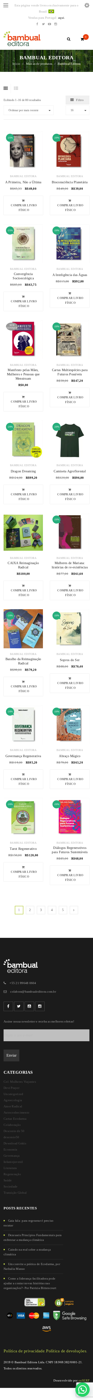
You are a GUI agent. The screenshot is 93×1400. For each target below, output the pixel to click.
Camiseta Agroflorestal (70, 471)
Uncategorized (13, 1094)
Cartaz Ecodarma (15, 1118)
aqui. (61, 17)
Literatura (10, 1168)
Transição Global (15, 1192)
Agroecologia (13, 1100)
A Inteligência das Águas (69, 275)
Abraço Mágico (69, 756)
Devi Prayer (11, 1088)
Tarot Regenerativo (23, 849)
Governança (12, 1155)
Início (16, 63)
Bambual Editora (23, 176)
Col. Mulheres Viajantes (20, 1081)
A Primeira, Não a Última (23, 182)
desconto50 (11, 1137)
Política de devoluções (66, 1351)
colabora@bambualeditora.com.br (33, 991)
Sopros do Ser (70, 660)
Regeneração (12, 1174)
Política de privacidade (24, 1351)
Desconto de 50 (14, 1131)
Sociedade (10, 1186)
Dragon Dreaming (23, 471)
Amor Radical (13, 1106)
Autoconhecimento (16, 1112)
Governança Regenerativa (23, 756)
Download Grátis (15, 1143)
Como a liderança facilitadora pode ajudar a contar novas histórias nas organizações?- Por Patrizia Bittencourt (30, 1283)
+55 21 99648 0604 (23, 983)
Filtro (80, 100)
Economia (10, 1149)
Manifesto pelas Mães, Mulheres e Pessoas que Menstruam (23, 374)
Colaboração (12, 1125)
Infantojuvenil (13, 1162)
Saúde (8, 1180)
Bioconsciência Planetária (70, 182)
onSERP (84, 1380)
